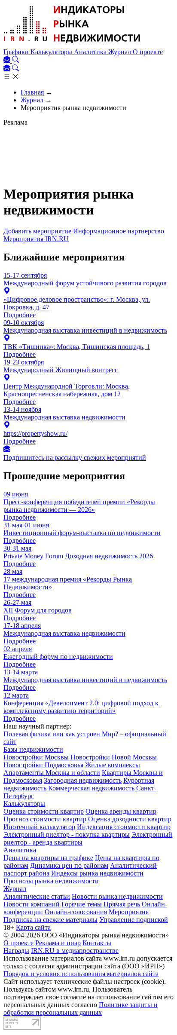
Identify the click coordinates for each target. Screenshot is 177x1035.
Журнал (120, 51)
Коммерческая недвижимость (91, 788)
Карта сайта (33, 927)
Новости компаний (31, 904)
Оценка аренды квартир (120, 811)
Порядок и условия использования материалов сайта (81, 973)
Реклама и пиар (58, 942)
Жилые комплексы (112, 765)
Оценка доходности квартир (129, 819)
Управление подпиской (133, 919)
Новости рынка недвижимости (117, 896)
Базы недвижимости (33, 749)
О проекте (148, 51)
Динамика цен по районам (69, 865)
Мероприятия (129, 912)
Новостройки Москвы (36, 757)
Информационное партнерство (118, 231)
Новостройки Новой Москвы (113, 757)
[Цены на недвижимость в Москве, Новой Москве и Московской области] (72, 44)
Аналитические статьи (36, 896)
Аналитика (91, 51)
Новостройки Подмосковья (43, 765)
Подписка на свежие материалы (50, 919)
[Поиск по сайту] (15, 60)
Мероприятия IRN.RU (36, 238)
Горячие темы (81, 904)
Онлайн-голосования (76, 912)
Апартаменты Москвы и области (51, 772)
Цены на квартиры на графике (48, 857)
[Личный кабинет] (7, 60)
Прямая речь (122, 904)
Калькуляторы (52, 51)
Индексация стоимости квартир (124, 826)
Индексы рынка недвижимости (97, 873)
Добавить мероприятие (37, 231)
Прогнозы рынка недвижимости (51, 881)
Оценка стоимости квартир (43, 811)
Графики (17, 51)
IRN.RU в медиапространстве (75, 950)
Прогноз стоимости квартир (44, 819)
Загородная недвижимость (83, 780)
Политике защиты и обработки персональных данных (80, 1008)
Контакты (96, 942)
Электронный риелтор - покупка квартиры (66, 834)
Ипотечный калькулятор (39, 826)
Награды (16, 950)
